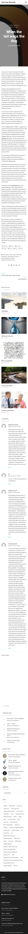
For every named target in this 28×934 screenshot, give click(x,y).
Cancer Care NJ (12, 254)
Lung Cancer (6, 833)
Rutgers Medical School (9, 862)
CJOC (12, 814)
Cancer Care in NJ (15, 808)
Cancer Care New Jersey (9, 811)
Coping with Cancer (19, 814)
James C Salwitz (15, 830)
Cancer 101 (19, 805)
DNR (5, 819)
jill (9, 474)
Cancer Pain (6, 814)
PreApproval (9, 260)
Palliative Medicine (8, 843)
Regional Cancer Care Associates (11, 857)
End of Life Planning (8, 824)
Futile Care (17, 824)
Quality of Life (7, 854)
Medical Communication (9, 835)
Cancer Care (6, 808)
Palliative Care (18, 841)
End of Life (6, 822)
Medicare (7, 258)
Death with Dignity (8, 816)
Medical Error (17, 838)
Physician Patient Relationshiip (10, 852)
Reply (9, 467)
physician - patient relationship (10, 846)
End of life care (14, 822)
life (22, 830)
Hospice (5, 827)
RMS (22, 857)
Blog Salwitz (6, 254)
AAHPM (5, 805)
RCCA (13, 260)
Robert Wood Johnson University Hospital (13, 860)
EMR (19, 819)
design (20, 816)
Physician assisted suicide (9, 849)
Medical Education (8, 838)
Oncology (10, 841)
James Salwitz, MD (15, 45)
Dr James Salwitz (10, 256)
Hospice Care (7, 830)
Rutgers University (8, 865)
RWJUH (15, 865)
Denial (15, 816)
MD (12, 833)
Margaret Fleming (13, 424)
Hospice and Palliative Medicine (16, 827)
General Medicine (14, 25)
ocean (5, 841)
